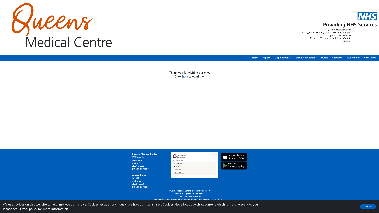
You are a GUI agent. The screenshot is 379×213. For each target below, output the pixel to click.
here (185, 76)
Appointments (283, 58)
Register (267, 58)
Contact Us (370, 58)
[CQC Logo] (179, 158)
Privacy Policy (353, 58)
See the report (178, 172)
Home (255, 58)
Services (323, 58)
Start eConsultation (305, 58)
